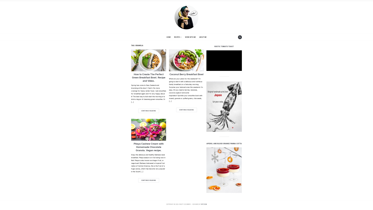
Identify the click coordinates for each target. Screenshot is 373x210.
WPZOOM (204, 204)
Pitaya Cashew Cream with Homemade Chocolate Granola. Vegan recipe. (149, 147)
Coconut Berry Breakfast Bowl (186, 74)
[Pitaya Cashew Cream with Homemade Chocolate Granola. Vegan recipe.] (148, 130)
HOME (168, 37)
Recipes (177, 37)
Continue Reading (148, 111)
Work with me (190, 37)
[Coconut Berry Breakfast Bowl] (186, 60)
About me (203, 37)
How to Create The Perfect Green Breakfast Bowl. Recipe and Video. (148, 77)
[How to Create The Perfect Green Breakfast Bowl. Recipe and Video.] (148, 60)
